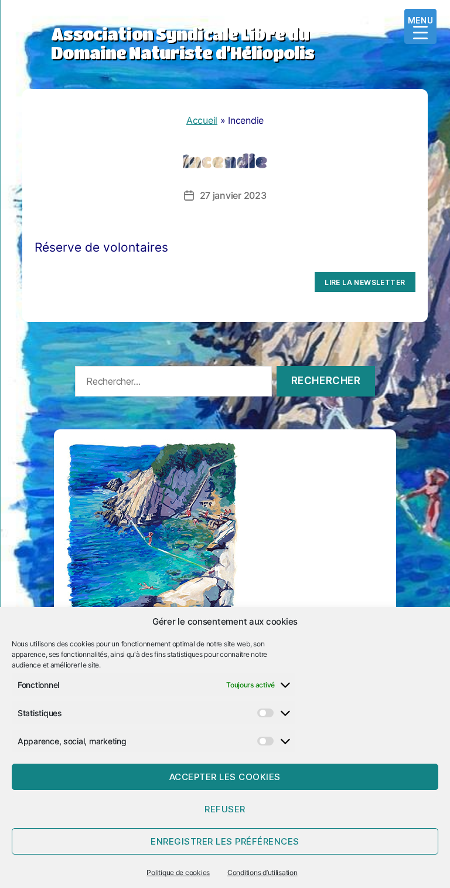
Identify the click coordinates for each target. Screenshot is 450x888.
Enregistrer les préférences (225, 841)
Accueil (201, 120)
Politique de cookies (178, 872)
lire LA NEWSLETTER (365, 282)
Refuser (225, 809)
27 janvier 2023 (233, 195)
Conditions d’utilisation (262, 872)
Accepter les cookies (225, 776)
